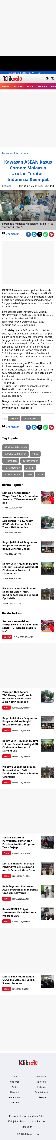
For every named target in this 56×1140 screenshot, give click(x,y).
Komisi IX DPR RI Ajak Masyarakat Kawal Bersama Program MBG (19, 912)
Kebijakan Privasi (17, 1121)
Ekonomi (42, 86)
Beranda (7, 153)
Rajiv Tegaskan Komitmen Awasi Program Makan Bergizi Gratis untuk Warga (20, 890)
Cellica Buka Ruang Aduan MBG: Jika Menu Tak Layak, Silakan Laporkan (18, 980)
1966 (29, 474)
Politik (30, 86)
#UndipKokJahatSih (15, 454)
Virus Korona (31, 418)
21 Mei (29, 467)
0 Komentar (12, 233)
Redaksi (6, 186)
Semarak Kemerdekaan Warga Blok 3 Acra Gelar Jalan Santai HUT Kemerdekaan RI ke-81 (20, 497)
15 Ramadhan (12, 467)
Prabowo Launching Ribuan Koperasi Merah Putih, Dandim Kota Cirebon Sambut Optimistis (20, 593)
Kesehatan (14, 1097)
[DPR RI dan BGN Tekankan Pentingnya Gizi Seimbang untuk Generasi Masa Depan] (47, 868)
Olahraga (41, 1087)
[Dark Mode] (47, 79)
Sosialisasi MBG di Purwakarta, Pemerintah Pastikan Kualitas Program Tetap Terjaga (18, 842)
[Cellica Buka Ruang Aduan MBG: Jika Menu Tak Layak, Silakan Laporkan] (47, 981)
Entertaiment (41, 1092)
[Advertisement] (28, 28)
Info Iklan (27, 1126)
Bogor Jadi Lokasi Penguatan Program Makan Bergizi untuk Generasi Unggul (19, 545)
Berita (7, 707)
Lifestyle (41, 1097)
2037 (40, 474)
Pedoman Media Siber (32, 1116)
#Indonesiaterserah (15, 447)
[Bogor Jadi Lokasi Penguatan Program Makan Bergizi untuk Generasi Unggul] (47, 547)
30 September (12, 474)
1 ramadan (10, 460)
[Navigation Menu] (52, 79)
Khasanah (14, 1102)
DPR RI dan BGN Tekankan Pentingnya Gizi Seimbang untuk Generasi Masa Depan (19, 867)
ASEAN (14, 418)
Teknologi (41, 1081)
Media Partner (37, 1121)
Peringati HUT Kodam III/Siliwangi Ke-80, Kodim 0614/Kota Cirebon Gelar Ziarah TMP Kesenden (17, 522)
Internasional (21, 153)
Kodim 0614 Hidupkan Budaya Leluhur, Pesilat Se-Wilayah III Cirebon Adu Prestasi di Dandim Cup (20, 568)
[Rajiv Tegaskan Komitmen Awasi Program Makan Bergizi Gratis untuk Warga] (47, 891)
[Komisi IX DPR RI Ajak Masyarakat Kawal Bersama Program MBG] (47, 914)
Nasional (18, 86)
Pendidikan (41, 1076)
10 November (30, 460)
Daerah (5, 86)
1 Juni (35, 454)
